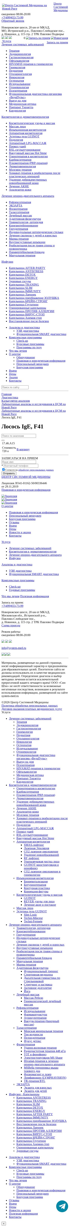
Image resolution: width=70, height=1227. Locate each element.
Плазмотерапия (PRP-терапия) (28, 163)
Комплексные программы (17, 580)
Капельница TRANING (24, 284)
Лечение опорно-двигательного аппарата (27, 195)
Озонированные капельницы (27, 307)
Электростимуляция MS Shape (43, 1057)
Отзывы (14, 522)
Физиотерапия (18, 208)
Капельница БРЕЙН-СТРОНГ (28, 301)
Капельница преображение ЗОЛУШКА (34, 297)
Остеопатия (16, 80)
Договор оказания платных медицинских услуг (31, 708)
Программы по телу (29, 347)
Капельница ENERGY (23, 278)
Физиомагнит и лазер (37, 1074)
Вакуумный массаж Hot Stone (28, 153)
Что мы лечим (18, 350)
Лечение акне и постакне (40, 904)
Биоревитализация (36, 881)
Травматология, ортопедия (26, 222)
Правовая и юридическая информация (40, 360)
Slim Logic (30, 914)
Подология (16, 139)
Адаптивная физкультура (25, 218)
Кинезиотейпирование (23, 225)
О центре (7, 506)
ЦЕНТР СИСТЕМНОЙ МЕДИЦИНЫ (25, 476)
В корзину (23, 449)
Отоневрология (19, 87)
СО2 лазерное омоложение (41, 851)
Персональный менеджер (32, 364)
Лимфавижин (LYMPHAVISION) (45, 1077)
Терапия (14, 50)
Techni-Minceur (33, 918)
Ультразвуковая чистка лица (41, 861)
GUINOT (30, 898)
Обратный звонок (12, 20)
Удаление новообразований (41, 854)
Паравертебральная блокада (26, 252)
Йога (27, 991)
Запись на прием (57, 42)
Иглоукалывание (19, 84)
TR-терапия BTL (34, 1081)
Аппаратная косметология (25, 133)
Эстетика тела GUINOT (24, 136)
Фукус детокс (32, 1041)
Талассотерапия (19, 212)
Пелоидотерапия (34, 1037)
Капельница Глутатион (23, 304)
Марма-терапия (19, 238)
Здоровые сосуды (20, 281)
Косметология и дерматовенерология (25, 116)
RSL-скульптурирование (25, 149)
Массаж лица (17, 126)
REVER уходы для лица (39, 901)
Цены (12, 374)
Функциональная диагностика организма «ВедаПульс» (35, 757)
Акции (13, 377)
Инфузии (7, 261)
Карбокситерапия (20, 159)
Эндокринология (20, 54)
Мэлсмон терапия (20, 169)
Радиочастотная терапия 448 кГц (45, 1051)
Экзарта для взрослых (38, 1087)
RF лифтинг (31, 858)
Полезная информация (34, 596)
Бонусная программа (29, 367)
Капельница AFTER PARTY (27, 268)
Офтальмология (19, 60)
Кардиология (17, 110)
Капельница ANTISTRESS (26, 271)
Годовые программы (22, 590)
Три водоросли (33, 1034)
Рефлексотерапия (20, 202)
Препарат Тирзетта (21, 107)
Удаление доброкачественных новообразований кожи (28, 181)
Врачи (13, 370)
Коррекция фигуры (36, 891)
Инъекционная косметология (27, 129)
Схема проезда (10, 625)
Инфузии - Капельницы (24, 1094)
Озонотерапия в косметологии (28, 156)
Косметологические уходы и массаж (32, 123)
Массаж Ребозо (33, 997)
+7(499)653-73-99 (12, 17)
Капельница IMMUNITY (25, 291)
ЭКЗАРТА (15, 205)
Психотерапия (18, 90)
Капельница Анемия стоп (25, 317)
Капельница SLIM (20, 287)
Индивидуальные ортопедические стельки (36, 232)
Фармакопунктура (35, 1014)
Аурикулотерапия (35, 1017)
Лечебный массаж (20, 215)
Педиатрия (16, 70)
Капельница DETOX (22, 274)
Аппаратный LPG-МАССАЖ (27, 143)
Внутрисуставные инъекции (27, 242)
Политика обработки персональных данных (29, 705)
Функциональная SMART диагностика (41, 334)
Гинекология (17, 67)
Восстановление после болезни (29, 321)
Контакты (15, 380)
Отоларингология (20, 74)
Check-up (22, 340)
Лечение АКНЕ (19, 186)
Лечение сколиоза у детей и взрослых (33, 235)
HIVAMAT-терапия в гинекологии (31, 64)
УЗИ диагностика (27, 330)
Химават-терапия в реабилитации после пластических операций (34, 174)
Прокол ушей (17, 146)
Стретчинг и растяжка (38, 984)
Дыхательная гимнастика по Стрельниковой (42, 979)
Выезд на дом (17, 100)
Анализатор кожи (20, 189)
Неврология (16, 77)
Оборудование (25, 357)
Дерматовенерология (22, 166)
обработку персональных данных (36, 469)
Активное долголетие (38, 987)
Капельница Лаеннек (22, 294)
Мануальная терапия (22, 255)
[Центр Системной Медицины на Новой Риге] (27, 8)
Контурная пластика (37, 888)
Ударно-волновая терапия (40, 1047)
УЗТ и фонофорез (35, 1054)
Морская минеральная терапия (43, 1031)
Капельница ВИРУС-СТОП (27, 314)
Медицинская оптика (22, 103)
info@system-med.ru (13, 648)
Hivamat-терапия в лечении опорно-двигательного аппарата (44, 1062)
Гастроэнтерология (21, 57)
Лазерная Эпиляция (36, 848)
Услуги (6, 41)
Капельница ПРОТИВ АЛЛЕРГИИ (31, 311)
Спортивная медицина (38, 974)
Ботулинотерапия (35, 884)
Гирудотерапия (18, 228)
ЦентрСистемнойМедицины (61, 7)
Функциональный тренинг (41, 971)
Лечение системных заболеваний (22, 44)
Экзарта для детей (35, 1091)
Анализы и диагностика (16, 564)
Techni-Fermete (33, 921)
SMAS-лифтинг (34, 844)
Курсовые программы (30, 344)
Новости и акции (20, 532)
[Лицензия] (9, 496)
